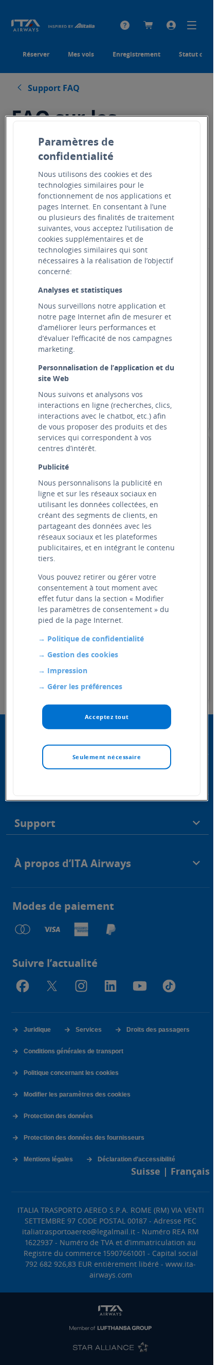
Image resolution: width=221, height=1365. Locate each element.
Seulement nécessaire (106, 757)
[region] (106, 458)
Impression (67, 670)
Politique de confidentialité (95, 638)
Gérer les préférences (84, 686)
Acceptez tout (106, 717)
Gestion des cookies (82, 654)
